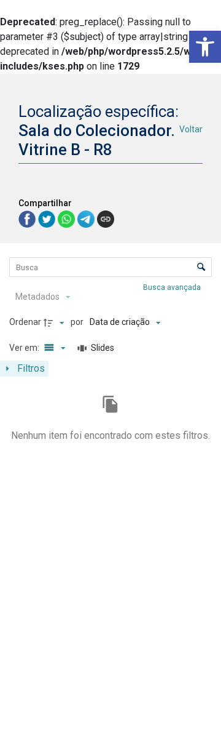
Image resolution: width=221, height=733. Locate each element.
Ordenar (25, 322)
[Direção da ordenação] (55, 322)
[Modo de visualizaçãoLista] (53, 348)
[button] (205, 47)
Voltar (191, 129)
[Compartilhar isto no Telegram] (87, 218)
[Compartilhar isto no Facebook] (28, 218)
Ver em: (25, 348)
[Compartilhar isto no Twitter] (48, 218)
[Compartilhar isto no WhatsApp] (67, 218)
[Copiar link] (105, 219)
